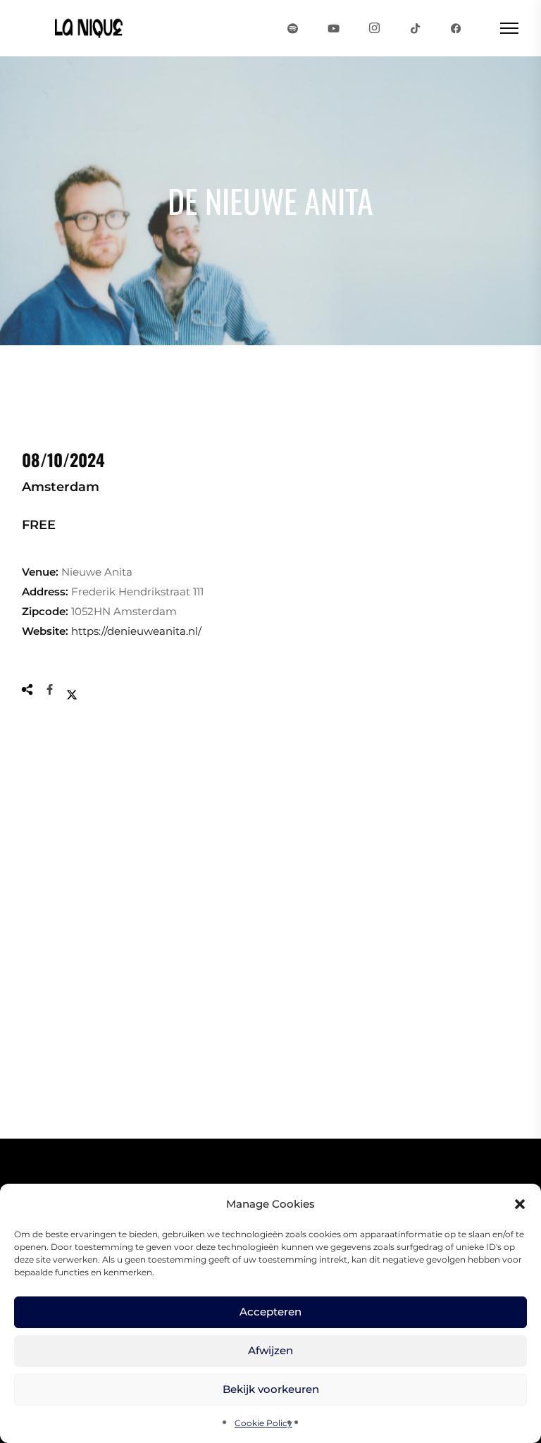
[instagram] (374, 28)
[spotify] (293, 28)
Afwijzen (270, 1350)
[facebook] (456, 28)
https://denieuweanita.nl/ (136, 631)
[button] (520, 1204)
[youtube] (333, 28)
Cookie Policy (263, 1423)
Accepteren (270, 1311)
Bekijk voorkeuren (271, 1389)
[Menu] (509, 28)
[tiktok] (415, 28)
